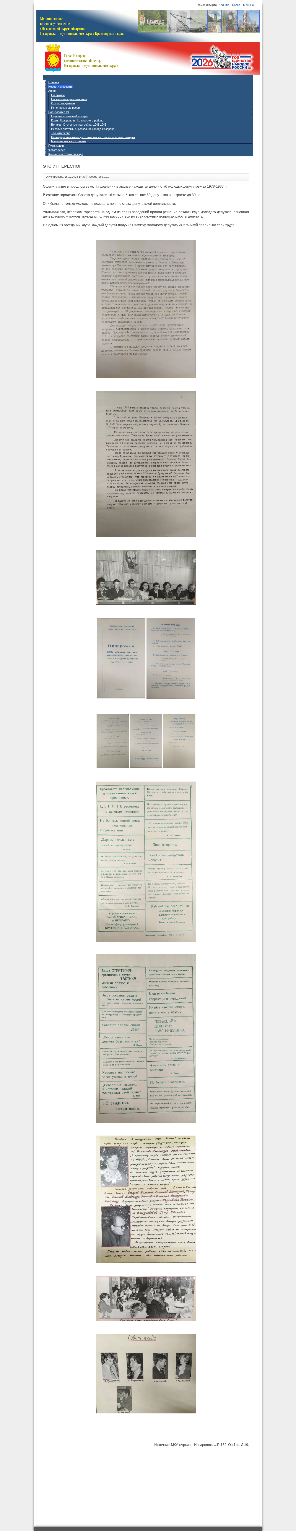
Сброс (236, 5)
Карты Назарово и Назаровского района (77, 120)
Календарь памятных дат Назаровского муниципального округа (93, 137)
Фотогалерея (56, 150)
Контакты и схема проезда (65, 154)
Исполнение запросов (65, 107)
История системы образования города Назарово (82, 129)
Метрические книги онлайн (68, 141)
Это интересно (60, 133)
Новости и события (60, 86)
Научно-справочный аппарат (69, 116)
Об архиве (58, 95)
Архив (52, 90)
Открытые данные (63, 103)
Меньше (248, 5)
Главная (53, 82)
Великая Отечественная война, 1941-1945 (78, 124)
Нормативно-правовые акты (69, 99)
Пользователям (58, 112)
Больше (224, 5)
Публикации (56, 145)
